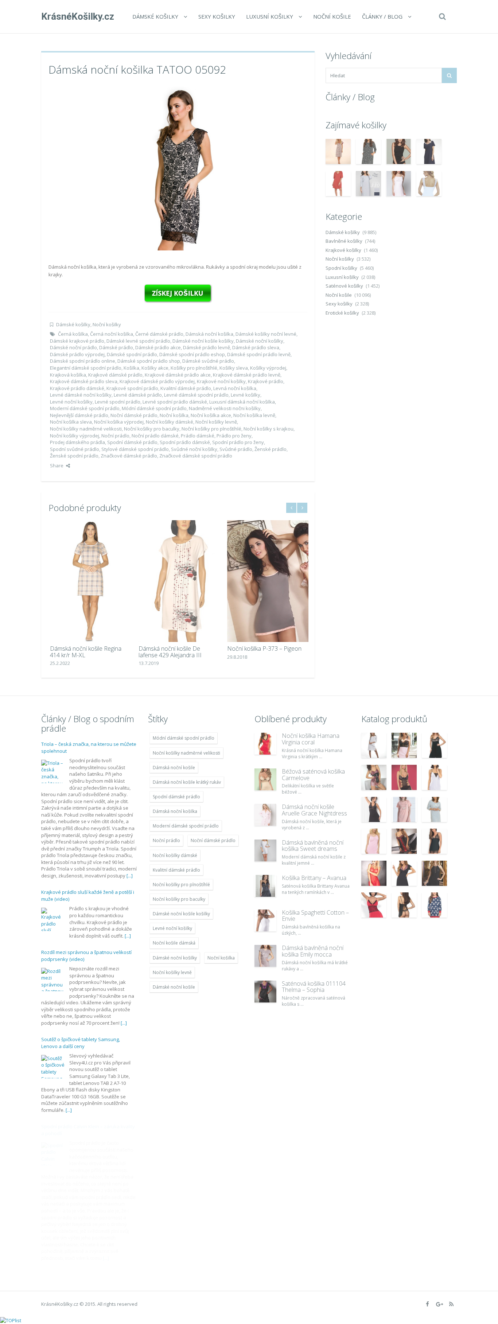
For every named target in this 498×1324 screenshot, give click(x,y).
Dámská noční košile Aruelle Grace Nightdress (314, 810)
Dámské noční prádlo (73, 347)
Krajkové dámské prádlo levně (246, 374)
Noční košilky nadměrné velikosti (86, 428)
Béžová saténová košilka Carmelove (313, 774)
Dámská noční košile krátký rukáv (187, 782)
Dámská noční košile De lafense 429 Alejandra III (168, 652)
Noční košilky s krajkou (268, 428)
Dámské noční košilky (259, 341)
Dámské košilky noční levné (266, 334)
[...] (130, 875)
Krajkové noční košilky (221, 381)
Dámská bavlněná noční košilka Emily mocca (312, 951)
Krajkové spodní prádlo (132, 388)
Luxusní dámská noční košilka (242, 401)
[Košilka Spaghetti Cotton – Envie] (265, 920)
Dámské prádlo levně (206, 347)
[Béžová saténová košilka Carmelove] (265, 779)
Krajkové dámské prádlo (115, 374)
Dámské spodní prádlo (132, 354)
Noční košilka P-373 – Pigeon (263, 649)
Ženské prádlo (270, 449)
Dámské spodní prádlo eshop (192, 354)
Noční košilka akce (211, 415)
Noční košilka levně (254, 415)
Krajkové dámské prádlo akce (178, 374)
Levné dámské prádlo (138, 395)
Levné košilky (245, 395)
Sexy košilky (216, 16)
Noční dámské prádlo (133, 415)
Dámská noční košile (174, 767)
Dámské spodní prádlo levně (259, 354)
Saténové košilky (344, 286)
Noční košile (332, 16)
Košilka (131, 368)
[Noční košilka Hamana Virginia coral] (265, 744)
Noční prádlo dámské (155, 435)
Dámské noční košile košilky (203, 341)
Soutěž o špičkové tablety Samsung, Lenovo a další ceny (80, 1043)
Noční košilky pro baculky (151, 428)
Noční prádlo (115, 435)
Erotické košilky (342, 312)
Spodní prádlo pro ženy (238, 442)
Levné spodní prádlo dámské (175, 401)
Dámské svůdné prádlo (208, 361)
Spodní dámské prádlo (132, 442)
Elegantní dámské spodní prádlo (85, 368)
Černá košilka (73, 334)
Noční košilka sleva (71, 421)
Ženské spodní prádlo (74, 455)
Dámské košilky (155, 16)
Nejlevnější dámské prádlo (79, 415)
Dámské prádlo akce (158, 347)
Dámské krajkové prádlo (77, 341)
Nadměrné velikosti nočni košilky (225, 408)
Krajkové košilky (343, 250)
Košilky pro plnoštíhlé (194, 368)
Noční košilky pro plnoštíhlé (211, 428)
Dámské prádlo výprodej (77, 354)
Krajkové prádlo (265, 381)
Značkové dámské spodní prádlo (195, 455)
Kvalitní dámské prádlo (185, 388)
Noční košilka (174, 415)
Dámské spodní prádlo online (82, 361)
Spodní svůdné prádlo (74, 449)
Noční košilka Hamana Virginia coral (310, 739)
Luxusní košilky (269, 16)
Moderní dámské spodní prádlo (85, 408)
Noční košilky (107, 324)
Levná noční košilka (234, 388)
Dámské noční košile (174, 987)
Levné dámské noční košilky (81, 395)
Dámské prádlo (116, 347)
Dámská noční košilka (209, 334)
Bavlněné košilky (344, 241)
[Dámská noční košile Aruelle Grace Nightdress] (265, 815)
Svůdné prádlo (235, 449)
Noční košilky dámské (169, 421)
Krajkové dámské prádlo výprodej (157, 381)
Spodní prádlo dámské (185, 442)
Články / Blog (382, 16)
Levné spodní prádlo (117, 401)
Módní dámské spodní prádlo (154, 408)
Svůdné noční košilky (194, 449)
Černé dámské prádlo (159, 334)
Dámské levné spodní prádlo (138, 341)
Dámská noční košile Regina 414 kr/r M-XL (84, 652)
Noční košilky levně (216, 421)
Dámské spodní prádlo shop (148, 361)
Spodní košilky (341, 268)
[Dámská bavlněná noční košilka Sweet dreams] (265, 850)
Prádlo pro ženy (234, 435)
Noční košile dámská (174, 943)
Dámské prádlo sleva (255, 347)
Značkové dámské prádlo (129, 455)
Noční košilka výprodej (119, 421)
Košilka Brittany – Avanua (314, 878)
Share (56, 465)
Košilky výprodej (268, 368)
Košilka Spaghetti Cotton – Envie (315, 915)
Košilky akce (154, 368)
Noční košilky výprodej (74, 435)
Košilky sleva (233, 368)
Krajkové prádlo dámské (77, 388)
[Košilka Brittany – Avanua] (265, 886)
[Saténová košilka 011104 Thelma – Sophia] (265, 991)
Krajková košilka (68, 374)
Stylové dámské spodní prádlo (135, 449)
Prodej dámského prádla (77, 442)
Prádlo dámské (197, 435)
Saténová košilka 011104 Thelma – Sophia (314, 987)
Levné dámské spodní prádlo (196, 395)
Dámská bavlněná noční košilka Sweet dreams (312, 845)
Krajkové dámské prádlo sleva (83, 381)
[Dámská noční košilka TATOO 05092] (178, 167)
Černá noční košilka (111, 334)
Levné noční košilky (71, 401)
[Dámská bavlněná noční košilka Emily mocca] (265, 956)
